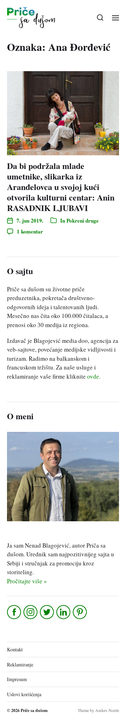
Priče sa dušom (34, 710)
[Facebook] (14, 612)
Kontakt (15, 649)
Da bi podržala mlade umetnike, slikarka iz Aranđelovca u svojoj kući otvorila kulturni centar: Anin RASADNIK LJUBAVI (60, 187)
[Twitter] (47, 612)
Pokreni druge (82, 220)
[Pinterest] (80, 612)
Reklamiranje (20, 664)
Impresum (17, 679)
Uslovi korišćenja (24, 694)
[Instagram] (30, 612)
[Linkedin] (63, 612)
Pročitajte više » (27, 581)
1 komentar (30, 231)
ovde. (93, 376)
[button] (100, 18)
